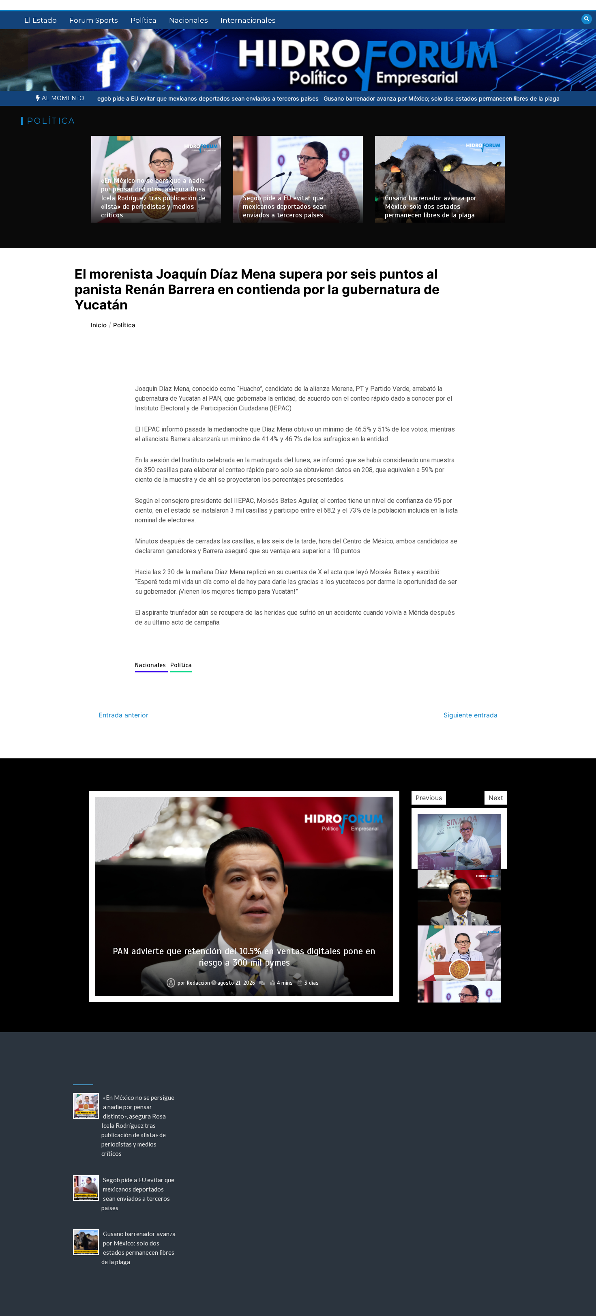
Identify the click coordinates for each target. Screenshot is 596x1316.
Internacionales (248, 20)
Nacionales (188, 20)
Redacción (198, 983)
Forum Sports (93, 20)
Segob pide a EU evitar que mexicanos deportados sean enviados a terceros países (141, 98)
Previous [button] (429, 798)
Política (144, 20)
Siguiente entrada (470, 715)
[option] (141, 98)
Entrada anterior (123, 715)
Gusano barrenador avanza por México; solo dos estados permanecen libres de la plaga (377, 98)
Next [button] (496, 798)
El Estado (40, 20)
